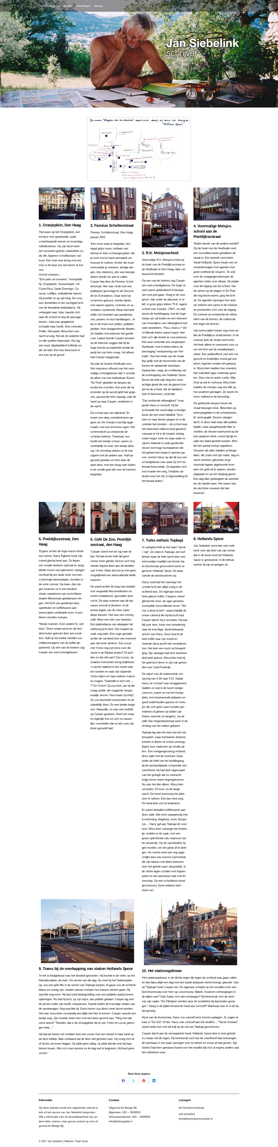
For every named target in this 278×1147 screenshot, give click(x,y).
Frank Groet (81, 1141)
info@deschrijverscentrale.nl (196, 1118)
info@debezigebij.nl (120, 1121)
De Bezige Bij (55, 1125)
